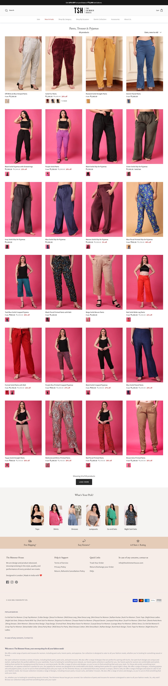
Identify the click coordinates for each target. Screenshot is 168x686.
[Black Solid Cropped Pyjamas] (104, 355)
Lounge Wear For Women (121, 623)
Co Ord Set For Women (14, 617)
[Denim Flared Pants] (144, 63)
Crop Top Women (30, 617)
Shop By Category (65, 19)
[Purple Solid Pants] (63, 136)
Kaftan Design (105, 626)
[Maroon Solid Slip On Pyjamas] (104, 209)
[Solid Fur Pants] (63, 63)
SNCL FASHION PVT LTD (19, 600)
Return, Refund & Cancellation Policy (69, 571)
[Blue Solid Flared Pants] (144, 355)
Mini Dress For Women (100, 617)
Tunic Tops (140, 617)
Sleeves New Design (37, 623)
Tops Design (51, 623)
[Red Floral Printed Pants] (104, 428)
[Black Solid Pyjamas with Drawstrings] (23, 136)
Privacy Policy (60, 567)
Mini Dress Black (92, 626)
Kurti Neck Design (119, 626)
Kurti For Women (128, 617)
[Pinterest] (16, 582)
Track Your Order (97, 563)
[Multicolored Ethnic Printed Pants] (63, 428)
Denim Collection (100, 19)
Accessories (115, 19)
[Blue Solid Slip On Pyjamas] (63, 209)
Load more (84, 482)
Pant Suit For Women (46, 620)
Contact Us (28, 638)
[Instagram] (12, 582)
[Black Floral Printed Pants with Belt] (63, 282)
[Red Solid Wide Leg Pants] (144, 282)
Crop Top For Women (14, 626)
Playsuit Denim (100, 620)
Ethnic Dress (137, 623)
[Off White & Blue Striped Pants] (23, 63)
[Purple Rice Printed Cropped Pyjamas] (63, 355)
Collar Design (43, 617)
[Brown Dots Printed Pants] (144, 428)
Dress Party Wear (45, 626)
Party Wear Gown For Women (78, 623)
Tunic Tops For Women (136, 626)
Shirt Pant (143, 620)
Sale (38, 19)
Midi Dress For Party (60, 626)
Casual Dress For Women (101, 623)
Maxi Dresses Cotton (77, 626)
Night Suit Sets (12, 620)
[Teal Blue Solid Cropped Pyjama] (23, 282)
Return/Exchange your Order (102, 567)
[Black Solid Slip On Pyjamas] (104, 136)
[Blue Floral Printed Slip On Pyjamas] (144, 209)
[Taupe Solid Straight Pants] (23, 428)
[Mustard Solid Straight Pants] (104, 63)
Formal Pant (61, 623)
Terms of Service (61, 563)
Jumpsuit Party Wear (115, 620)
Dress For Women (57, 617)
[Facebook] (7, 582)
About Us (127, 19)
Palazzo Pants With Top (27, 620)
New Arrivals (49, 19)
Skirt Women (23, 623)
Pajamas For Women (63, 620)
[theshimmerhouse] (84, 10)
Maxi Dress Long (84, 617)
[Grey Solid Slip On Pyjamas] (23, 209)
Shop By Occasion (82, 19)
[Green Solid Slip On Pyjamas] (144, 136)
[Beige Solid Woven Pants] (104, 282)
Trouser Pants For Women (83, 620)
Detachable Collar (30, 626)
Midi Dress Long (71, 617)
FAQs (92, 571)
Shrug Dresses (11, 623)
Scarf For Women (131, 620)
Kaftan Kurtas (115, 617)
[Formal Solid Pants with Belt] (23, 355)
